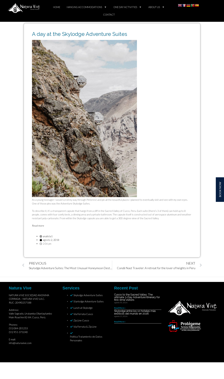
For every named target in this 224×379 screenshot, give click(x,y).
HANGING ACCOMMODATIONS (84, 7)
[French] (184, 5)
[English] (180, 5)
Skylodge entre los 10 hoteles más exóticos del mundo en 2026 (135, 312)
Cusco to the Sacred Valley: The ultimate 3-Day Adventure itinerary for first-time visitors (137, 297)
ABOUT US (154, 7)
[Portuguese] (193, 5)
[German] (188, 5)
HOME (56, 7)
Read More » (119, 308)
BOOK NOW (220, 189)
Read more (38, 225)
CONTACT (109, 14)
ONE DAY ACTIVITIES (125, 7)
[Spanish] (197, 5)
